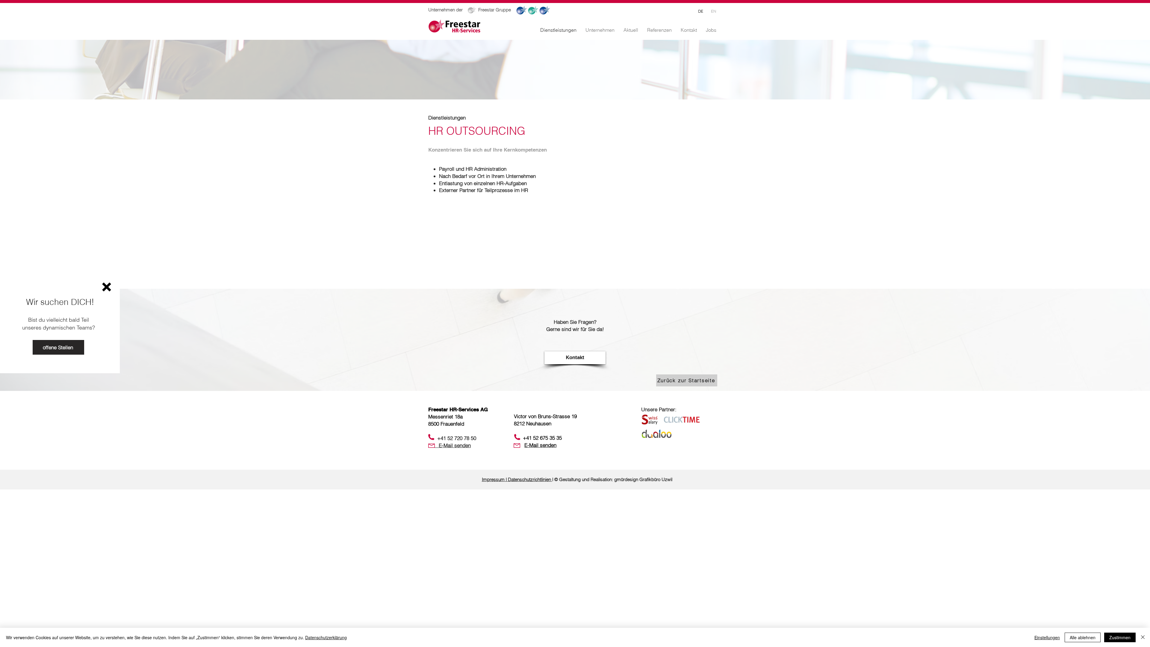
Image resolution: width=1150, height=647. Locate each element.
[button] (106, 286)
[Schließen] (1142, 637)
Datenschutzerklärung (326, 637)
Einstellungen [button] (1047, 637)
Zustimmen (1120, 637)
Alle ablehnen (1082, 637)
